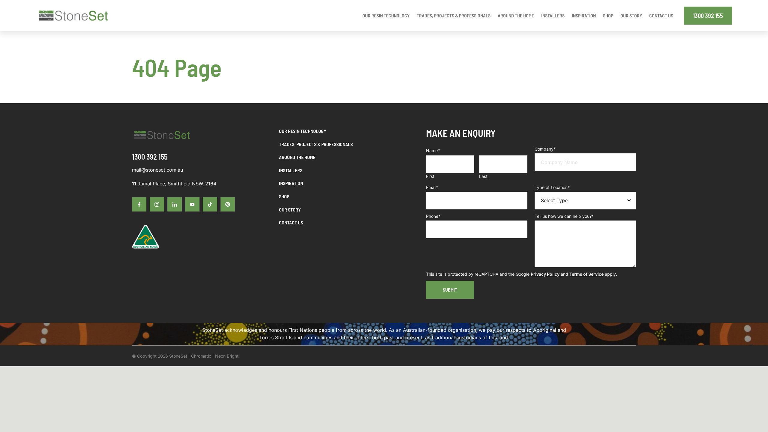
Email (432, 187)
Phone (433, 216)
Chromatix (201, 355)
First (430, 176)
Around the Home (297, 157)
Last (483, 176)
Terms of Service (586, 274)
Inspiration (291, 183)
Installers (290, 170)
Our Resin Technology (302, 131)
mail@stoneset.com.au (157, 170)
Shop (284, 196)
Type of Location (552, 187)
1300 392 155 (708, 15)
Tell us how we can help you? (564, 216)
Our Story (290, 209)
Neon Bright (226, 355)
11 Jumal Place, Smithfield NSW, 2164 (174, 184)
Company (545, 149)
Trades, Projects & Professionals (316, 144)
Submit (450, 289)
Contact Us (291, 222)
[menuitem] (386, 15)
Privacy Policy (545, 274)
